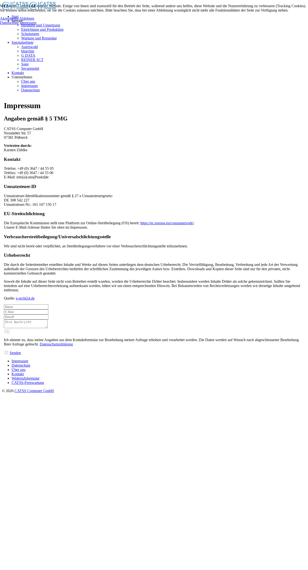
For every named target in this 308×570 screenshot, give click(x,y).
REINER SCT (32, 60)
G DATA (28, 55)
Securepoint (30, 68)
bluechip (27, 51)
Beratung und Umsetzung (40, 25)
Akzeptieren (9, 18)
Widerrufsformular (25, 378)
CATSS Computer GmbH (34, 391)
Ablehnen (26, 18)
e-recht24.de (25, 298)
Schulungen (30, 34)
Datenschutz (30, 90)
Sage (25, 64)
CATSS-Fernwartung (28, 383)
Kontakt (18, 73)
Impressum (29, 86)
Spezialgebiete (22, 42)
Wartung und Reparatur (39, 38)
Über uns (28, 81)
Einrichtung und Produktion (42, 29)
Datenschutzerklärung (56, 344)
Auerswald (29, 47)
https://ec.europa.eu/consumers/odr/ (167, 223)
